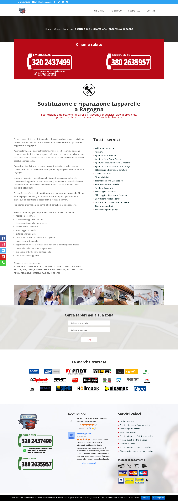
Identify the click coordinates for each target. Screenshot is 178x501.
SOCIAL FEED (134, 11)
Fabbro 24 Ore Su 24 (104, 148)
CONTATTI (152, 11)
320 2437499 (25, 2)
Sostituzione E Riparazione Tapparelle (112, 202)
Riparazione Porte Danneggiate (109, 180)
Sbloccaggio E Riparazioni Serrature (111, 170)
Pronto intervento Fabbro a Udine (135, 425)
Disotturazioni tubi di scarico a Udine (136, 451)
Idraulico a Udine (127, 443)
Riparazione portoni (104, 206)
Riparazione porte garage (106, 209)
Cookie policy (158, 498)
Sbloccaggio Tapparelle (105, 191)
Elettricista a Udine (128, 432)
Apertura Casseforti (104, 188)
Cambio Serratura (103, 173)
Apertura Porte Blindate (105, 155)
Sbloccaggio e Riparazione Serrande (111, 195)
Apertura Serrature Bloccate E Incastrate (113, 162)
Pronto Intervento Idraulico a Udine (136, 447)
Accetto (145, 498)
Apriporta (99, 152)
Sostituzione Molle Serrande (107, 198)
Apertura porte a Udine (130, 428)
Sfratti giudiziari (102, 177)
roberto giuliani (84, 433)
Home (48, 29)
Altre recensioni (89, 463)
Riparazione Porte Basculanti (108, 184)
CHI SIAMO (99, 11)
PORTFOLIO (116, 11)
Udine (57, 29)
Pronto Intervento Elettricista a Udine (136, 436)
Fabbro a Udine (127, 421)
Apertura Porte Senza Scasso (108, 159)
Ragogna (68, 29)
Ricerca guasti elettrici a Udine (133, 440)
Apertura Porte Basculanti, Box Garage (112, 166)
